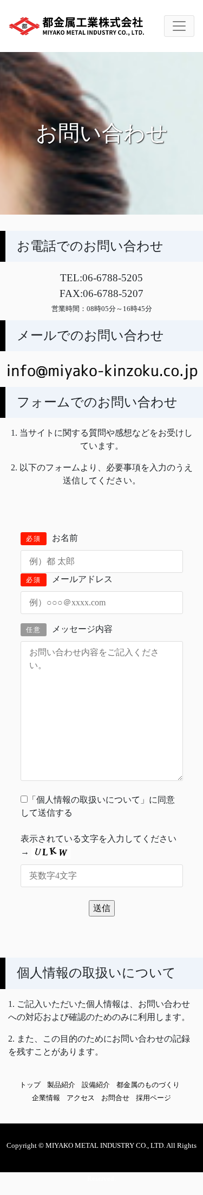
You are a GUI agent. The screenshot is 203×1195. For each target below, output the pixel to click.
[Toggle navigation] (179, 26)
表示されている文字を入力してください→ (98, 845)
